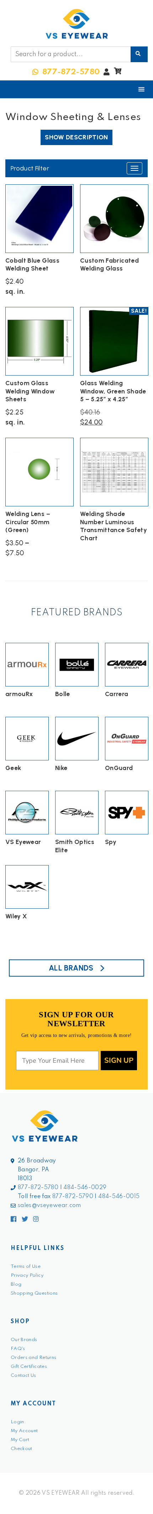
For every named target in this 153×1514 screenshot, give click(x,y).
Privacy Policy (27, 1275)
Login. (18, 1422)
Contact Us (23, 1375)
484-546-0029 (84, 1188)
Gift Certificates (29, 1366)
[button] (117, 73)
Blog (16, 1284)
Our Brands (24, 1339)
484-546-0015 (118, 1197)
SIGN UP (118, 1060)
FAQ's (18, 1348)
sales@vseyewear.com (49, 1205)
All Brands (71, 967)
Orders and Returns (33, 1357)
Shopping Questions (34, 1293)
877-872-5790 (72, 1197)
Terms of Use (26, 1266)
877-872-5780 (38, 1188)
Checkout (21, 1448)
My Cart (20, 1440)
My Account (24, 1431)
